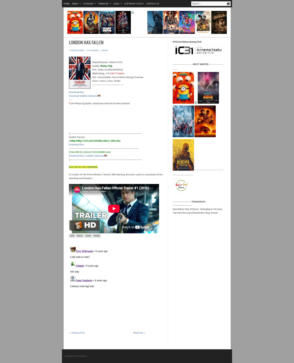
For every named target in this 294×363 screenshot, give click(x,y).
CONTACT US (152, 3)
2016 (72, 236)
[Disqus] (115, 287)
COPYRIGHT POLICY (134, 3)
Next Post (139, 333)
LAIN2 (115, 3)
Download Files (76, 92)
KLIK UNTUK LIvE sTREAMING (83, 167)
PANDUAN (102, 3)
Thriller (97, 236)
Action (80, 236)
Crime (88, 236)
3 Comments (93, 50)
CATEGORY (87, 3)
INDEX (74, 3)
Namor (105, 50)
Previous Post (77, 333)
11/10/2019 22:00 (76, 50)
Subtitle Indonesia (95, 156)
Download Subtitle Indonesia (83, 96)
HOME (67, 3)
